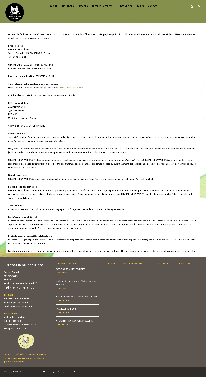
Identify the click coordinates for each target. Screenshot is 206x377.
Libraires (83, 6)
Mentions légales (50, 372)
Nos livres (68, 6)
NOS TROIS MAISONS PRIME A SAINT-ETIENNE (76, 296)
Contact (153, 6)
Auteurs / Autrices (102, 6)
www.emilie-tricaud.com (71, 87)
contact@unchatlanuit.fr (24, 283)
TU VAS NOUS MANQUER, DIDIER (70, 269)
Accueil (54, 6)
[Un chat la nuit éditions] (15, 12)
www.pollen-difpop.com (15, 328)
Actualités (126, 6)
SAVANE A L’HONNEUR (66, 308)
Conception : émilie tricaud (69, 372)
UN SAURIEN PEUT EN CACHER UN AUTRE (74, 320)
